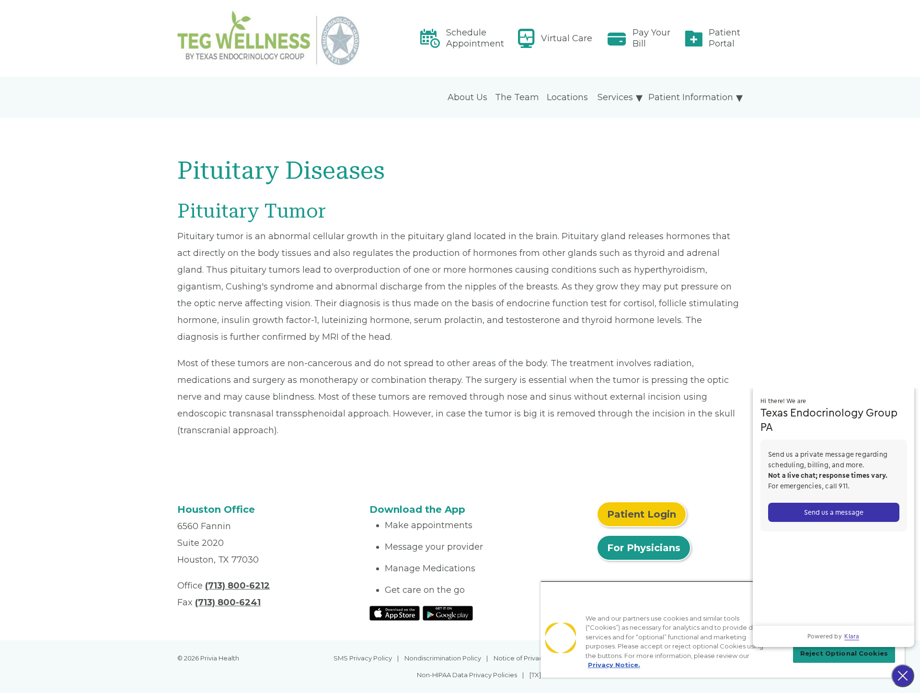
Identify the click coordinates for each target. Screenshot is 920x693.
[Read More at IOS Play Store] (394, 612)
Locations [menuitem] (567, 97)
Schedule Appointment (475, 38)
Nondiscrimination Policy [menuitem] (442, 658)
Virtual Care (566, 38)
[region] (722, 629)
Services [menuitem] (615, 97)
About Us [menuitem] (467, 97)
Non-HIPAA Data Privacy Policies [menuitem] (467, 675)
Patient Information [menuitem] (690, 97)
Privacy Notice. (614, 665)
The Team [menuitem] (517, 97)
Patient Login (641, 514)
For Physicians (643, 548)
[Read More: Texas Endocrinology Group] (267, 38)
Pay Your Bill (651, 38)
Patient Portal (724, 38)
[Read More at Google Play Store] (448, 612)
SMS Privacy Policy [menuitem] (363, 658)
